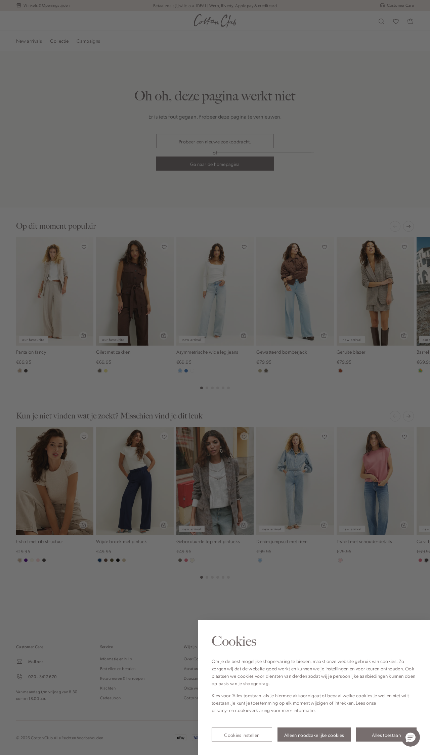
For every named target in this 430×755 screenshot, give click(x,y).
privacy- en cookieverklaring (241, 710)
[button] (410, 737)
